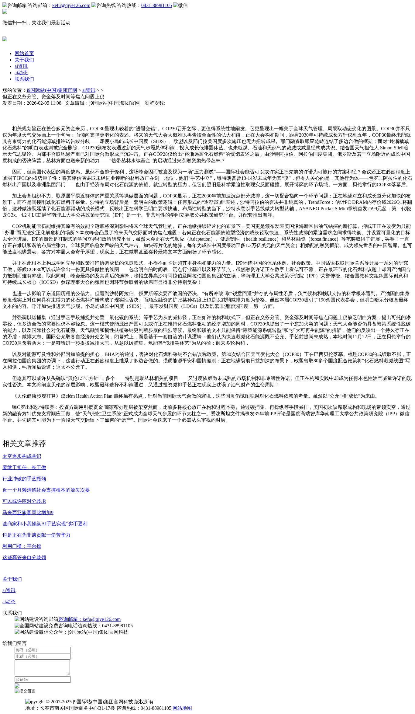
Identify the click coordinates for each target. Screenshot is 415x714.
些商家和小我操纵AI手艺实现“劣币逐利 (44, 523)
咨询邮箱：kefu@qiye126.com (89, 619)
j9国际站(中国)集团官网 (52, 90)
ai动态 (21, 72)
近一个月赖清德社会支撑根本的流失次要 (46, 490)
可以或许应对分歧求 (24, 501)
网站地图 (182, 708)
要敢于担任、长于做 (24, 467)
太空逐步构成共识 (21, 456)
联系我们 (24, 79)
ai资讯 (21, 66)
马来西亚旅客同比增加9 (27, 512)
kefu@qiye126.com (71, 5)
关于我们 (24, 59)
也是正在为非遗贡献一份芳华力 (36, 535)
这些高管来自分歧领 (24, 557)
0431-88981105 (156, 5)
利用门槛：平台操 (21, 546)
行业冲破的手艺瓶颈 (24, 478)
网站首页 (24, 53)
